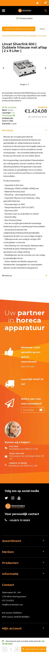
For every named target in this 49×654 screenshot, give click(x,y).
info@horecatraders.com (12, 605)
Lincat (10, 110)
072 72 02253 (8, 600)
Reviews (7, 275)
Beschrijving (7, 130)
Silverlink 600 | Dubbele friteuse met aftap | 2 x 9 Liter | (24, 36)
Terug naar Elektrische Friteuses (18, 29)
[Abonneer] (40, 410)
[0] (45, 3)
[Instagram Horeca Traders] (12, 498)
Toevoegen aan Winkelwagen (35, 649)
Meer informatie (27, 366)
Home (42, 29)
